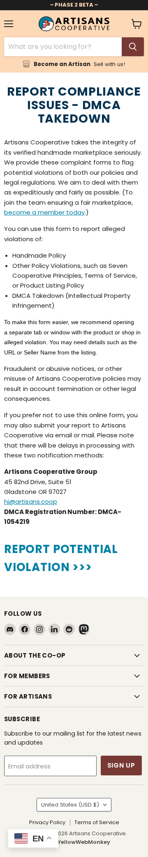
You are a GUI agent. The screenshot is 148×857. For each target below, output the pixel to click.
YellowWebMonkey (84, 842)
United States (70, 805)
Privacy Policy (47, 822)
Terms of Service (96, 822)
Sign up (121, 765)
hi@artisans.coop (30, 501)
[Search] (133, 46)
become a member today (44, 212)
